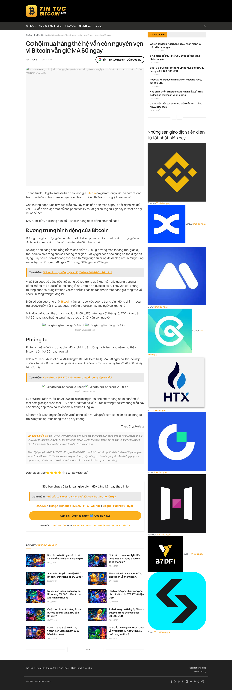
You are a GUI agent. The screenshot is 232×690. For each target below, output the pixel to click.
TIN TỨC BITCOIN (57, 525)
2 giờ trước (156, 62)
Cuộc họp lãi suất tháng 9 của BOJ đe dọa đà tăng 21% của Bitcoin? (64, 613)
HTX (86, 506)
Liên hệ (98, 26)
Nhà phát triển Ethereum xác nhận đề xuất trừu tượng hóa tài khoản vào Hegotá (176, 93)
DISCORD (126, 525)
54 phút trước (157, 50)
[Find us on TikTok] (198, 681)
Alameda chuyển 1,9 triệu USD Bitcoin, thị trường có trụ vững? (65, 575)
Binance (65, 506)
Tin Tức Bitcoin (44, 681)
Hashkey (119, 506)
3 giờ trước (156, 74)
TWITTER (115, 525)
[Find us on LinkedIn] (179, 681)
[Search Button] (205, 26)
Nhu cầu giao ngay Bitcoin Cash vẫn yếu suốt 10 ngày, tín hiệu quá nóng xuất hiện (126, 631)
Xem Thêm (85, 649)
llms (204, 667)
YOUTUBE (91, 525)
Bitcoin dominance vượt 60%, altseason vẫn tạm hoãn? (125, 575)
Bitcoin (91, 193)
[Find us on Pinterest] (183, 681)
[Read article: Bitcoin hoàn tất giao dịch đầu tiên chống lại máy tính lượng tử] (35, 560)
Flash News (85, 26)
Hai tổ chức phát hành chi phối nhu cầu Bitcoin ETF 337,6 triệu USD (126, 594)
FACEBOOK (78, 525)
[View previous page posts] (174, 117)
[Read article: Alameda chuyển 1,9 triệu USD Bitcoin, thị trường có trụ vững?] (35, 578)
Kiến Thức (70, 26)
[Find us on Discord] (202, 681)
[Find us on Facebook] (171, 681)
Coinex (96, 506)
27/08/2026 (52, 581)
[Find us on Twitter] (175, 681)
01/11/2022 (47, 59)
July (35, 59)
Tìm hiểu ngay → (164, 203)
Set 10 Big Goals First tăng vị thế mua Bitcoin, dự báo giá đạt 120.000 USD (177, 69)
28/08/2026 (52, 562)
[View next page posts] (179, 117)
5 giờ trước (156, 98)
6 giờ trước (156, 110)
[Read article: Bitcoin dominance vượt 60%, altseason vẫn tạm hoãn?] (97, 578)
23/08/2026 (113, 638)
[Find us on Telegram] (187, 681)
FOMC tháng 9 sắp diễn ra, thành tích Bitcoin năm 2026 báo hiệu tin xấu (63, 631)
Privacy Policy (200, 671)
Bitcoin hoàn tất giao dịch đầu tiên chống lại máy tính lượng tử (65, 557)
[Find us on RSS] (195, 681)
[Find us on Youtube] (191, 681)
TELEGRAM (103, 525)
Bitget (107, 506)
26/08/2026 (52, 602)
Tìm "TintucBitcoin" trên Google (122, 59)
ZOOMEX (42, 506)
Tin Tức (30, 26)
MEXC (77, 506)
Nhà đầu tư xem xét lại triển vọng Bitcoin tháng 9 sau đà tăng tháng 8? (124, 559)
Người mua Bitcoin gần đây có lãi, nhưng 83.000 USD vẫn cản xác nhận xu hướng (64, 594)
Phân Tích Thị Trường (50, 26)
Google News (195, 667)
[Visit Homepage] (46, 11)
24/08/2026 (113, 620)
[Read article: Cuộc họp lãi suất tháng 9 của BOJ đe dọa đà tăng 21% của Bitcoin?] (35, 614)
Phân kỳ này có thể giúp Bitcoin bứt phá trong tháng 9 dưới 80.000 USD (126, 613)
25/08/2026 (52, 620)
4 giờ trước (156, 86)
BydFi (130, 506)
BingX (54, 506)
